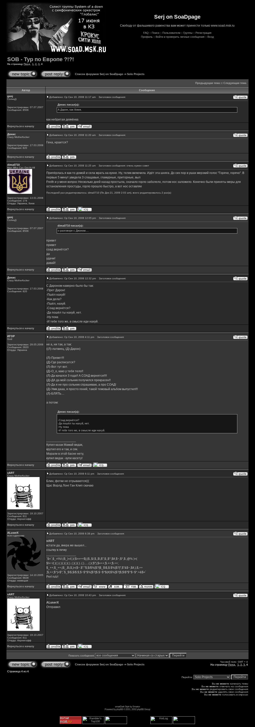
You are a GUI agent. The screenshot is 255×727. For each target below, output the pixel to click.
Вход (210, 36)
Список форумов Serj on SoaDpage (99, 74)
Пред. (27, 64)
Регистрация (203, 32)
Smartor (136, 706)
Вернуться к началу (20, 126)
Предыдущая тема (207, 82)
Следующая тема (234, 82)
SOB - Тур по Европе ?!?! (40, 59)
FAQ (146, 32)
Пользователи (171, 32)
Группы (187, 32)
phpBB (119, 709)
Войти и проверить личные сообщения (180, 36)
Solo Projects (135, 74)
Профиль (147, 36)
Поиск (155, 32)
